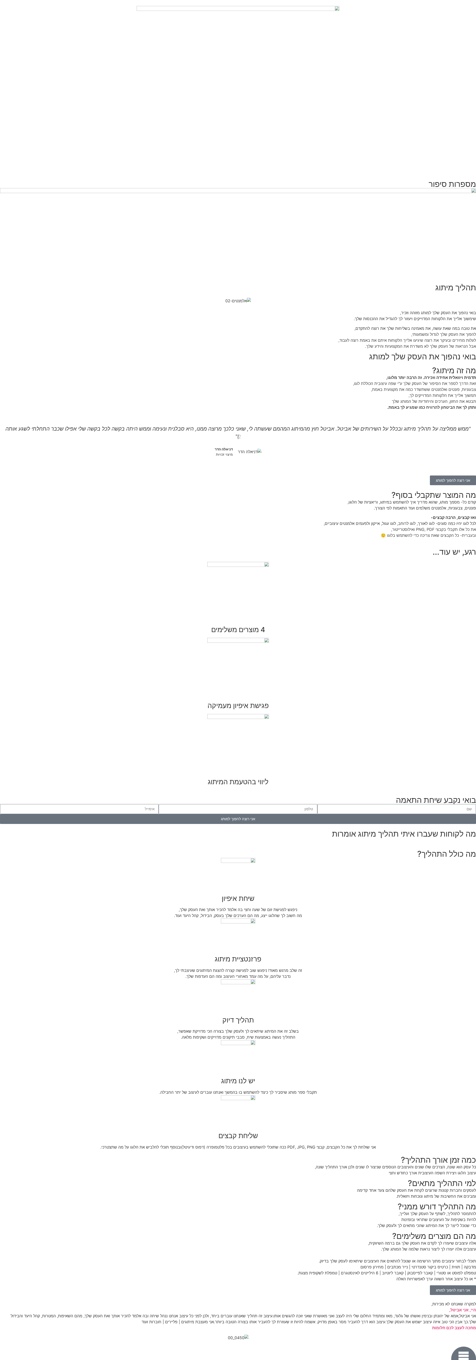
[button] (4, 445)
